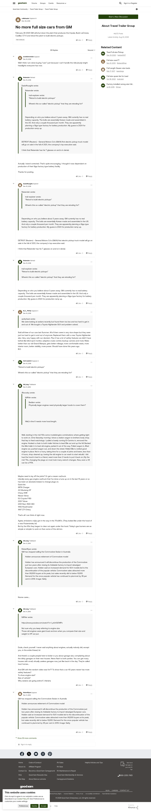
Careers (115, 790)
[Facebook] (22, 754)
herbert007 (122, 55)
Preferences (23, 806)
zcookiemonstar (28, 56)
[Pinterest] (49, 754)
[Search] (120, 3)
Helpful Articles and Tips (94, 762)
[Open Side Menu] (14, 3)
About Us (21, 767)
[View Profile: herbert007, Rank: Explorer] (103, 53)
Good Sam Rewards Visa (38, 775)
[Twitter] (29, 754)
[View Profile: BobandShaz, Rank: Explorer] (103, 62)
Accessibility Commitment (93, 793)
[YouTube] (35, 754)
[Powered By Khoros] (133, 807)
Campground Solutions (65, 779)
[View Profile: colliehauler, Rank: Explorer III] (18, 19)
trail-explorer (27, 361)
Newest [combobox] (91, 50)
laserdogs (120, 71)
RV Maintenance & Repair (66, 771)
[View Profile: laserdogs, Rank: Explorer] (103, 69)
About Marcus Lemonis (37, 779)
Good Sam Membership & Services (70, 775)
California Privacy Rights (55, 793)
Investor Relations (69, 793)
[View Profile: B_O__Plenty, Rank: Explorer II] (20, 312)
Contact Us (22, 771)
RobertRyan (27, 692)
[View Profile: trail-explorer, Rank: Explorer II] (20, 362)
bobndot (120, 79)
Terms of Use (79, 793)
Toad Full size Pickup (115, 52)
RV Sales (60, 762)
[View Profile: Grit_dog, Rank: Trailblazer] (20, 386)
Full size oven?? (113, 60)
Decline (34, 806)
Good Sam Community (20, 9)
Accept (43, 806)
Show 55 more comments (27, 738)
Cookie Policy (22, 799)
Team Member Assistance (109, 793)
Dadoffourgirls (28, 184)
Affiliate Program (35, 767)
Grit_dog (26, 384)
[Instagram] (42, 754)
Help (56, 806)
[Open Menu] (136, 9)
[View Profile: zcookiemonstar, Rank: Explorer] (20, 58)
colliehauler (25, 18)
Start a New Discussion (118, 17)
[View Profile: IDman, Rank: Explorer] (103, 85)
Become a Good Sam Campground (42, 771)
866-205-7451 (126, 775)
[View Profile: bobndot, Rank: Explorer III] (103, 77)
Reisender (26, 77)
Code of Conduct (35, 762)
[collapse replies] (13, 56)
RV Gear (60, 767)
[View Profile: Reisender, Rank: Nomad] (20, 79)
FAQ (20, 775)
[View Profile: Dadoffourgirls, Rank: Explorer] (20, 185)
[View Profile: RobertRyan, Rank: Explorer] (20, 694)
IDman (118, 87)
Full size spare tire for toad (117, 76)
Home (20, 762)
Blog (107, 790)
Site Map (21, 779)
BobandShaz (122, 63)
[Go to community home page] (22, 3)
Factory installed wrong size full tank (119, 84)
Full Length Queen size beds (118, 68)
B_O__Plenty (27, 311)
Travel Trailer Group (36, 9)
